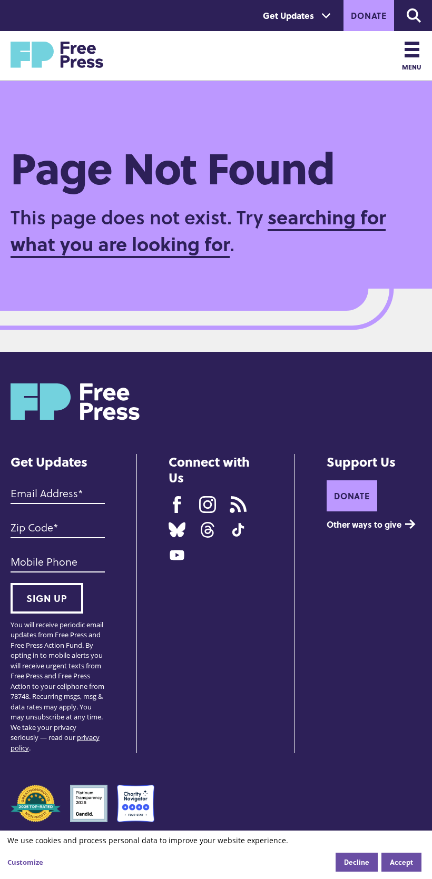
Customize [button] (25, 862)
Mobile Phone (44, 561)
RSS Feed (238, 504)
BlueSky (177, 529)
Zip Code (32, 527)
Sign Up (46, 598)
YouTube (177, 555)
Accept (401, 862)
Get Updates (288, 15)
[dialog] (216, 855)
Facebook (177, 504)
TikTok (238, 529)
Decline (356, 862)
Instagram (207, 504)
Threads (207, 529)
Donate (369, 15)
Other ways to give (364, 524)
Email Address (44, 493)
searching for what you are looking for (198, 230)
